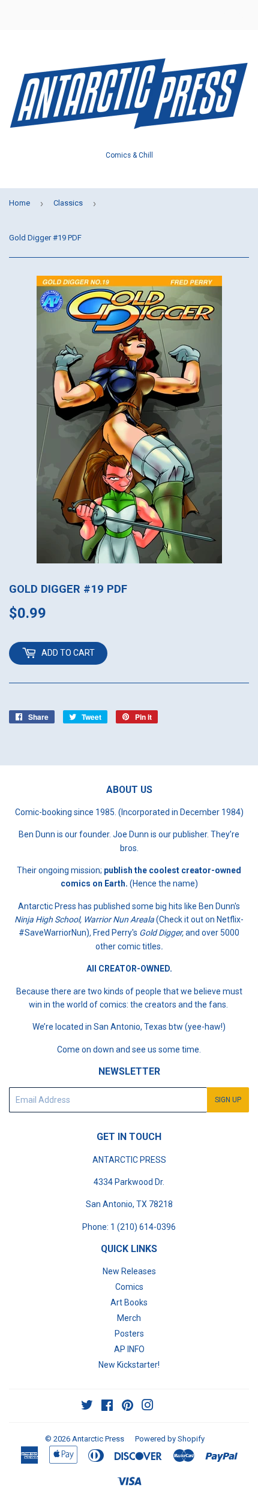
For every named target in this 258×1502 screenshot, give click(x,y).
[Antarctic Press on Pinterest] (127, 1406)
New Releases (129, 1271)
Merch (129, 1318)
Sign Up (228, 1100)
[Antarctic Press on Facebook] (107, 1406)
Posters (129, 1333)
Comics (129, 1287)
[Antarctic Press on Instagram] (148, 1406)
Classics (68, 202)
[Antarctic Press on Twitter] (87, 1406)
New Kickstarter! (129, 1365)
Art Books (129, 1302)
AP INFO (129, 1349)
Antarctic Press (98, 1438)
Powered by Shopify (170, 1438)
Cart (240, 15)
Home (19, 202)
